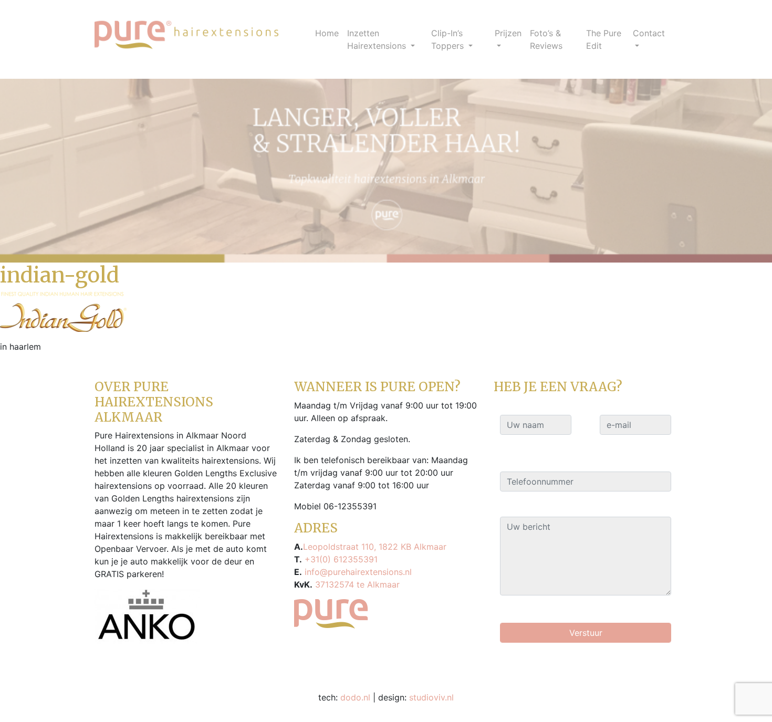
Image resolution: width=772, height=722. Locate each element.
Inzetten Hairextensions (378, 39)
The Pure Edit (603, 39)
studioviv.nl (431, 697)
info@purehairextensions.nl (357, 572)
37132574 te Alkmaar (356, 584)
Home (327, 33)
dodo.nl (355, 697)
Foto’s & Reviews (546, 39)
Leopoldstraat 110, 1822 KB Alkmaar (374, 546)
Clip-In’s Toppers (448, 39)
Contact (649, 33)
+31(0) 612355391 (340, 559)
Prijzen (508, 33)
